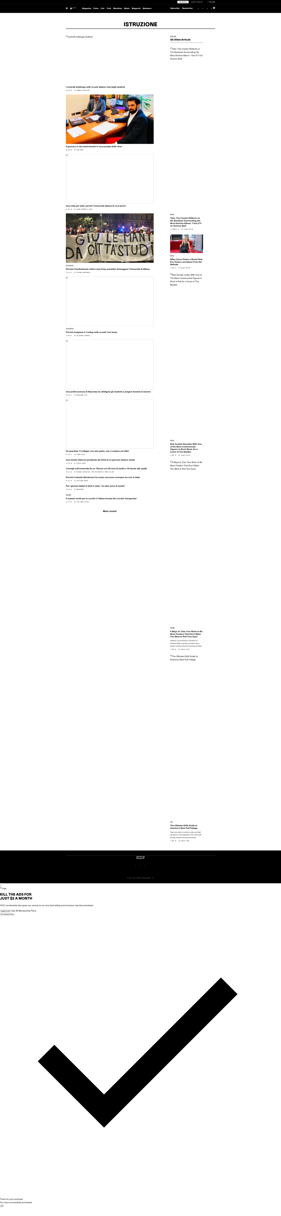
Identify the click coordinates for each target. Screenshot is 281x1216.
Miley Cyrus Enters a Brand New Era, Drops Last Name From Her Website (186, 262)
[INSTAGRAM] (138, 865)
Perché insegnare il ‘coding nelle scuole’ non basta (91, 332)
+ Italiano (211, 2)
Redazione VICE (82, 395)
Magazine (86, 8)
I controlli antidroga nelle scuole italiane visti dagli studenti (95, 87)
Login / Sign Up (197, 2)
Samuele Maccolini (83, 90)
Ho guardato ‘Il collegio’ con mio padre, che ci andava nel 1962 (97, 451)
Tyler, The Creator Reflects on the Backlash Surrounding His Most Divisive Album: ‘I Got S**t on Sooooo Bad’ (185, 222)
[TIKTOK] (142, 865)
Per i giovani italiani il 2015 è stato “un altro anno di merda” (95, 486)
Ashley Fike (185, 649)
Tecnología (69, 265)
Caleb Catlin (188, 229)
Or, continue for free (7, 914)
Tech (109, 8)
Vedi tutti (173, 36)
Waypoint (136, 8)
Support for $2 (5, 911)
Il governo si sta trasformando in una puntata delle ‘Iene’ (94, 146)
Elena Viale (81, 454)
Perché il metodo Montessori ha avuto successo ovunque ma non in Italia (103, 477)
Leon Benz (80, 150)
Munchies (117, 8)
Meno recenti (110, 511)
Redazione (80, 489)
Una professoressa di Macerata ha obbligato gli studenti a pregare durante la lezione (108, 392)
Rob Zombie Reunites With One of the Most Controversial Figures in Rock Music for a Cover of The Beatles (186, 448)
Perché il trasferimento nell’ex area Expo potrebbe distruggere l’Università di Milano (108, 269)
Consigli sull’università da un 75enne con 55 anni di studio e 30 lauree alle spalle (106, 468)
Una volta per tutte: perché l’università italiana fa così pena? (96, 206)
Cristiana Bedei (82, 480)
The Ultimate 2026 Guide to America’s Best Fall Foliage (183, 826)
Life (102, 8)
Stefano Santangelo (83, 272)
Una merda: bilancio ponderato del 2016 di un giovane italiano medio (100, 460)
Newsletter (187, 8)
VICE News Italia (83, 502)
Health (172, 628)
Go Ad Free (183, 2)
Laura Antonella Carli (85, 209)
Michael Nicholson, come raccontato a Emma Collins (95, 472)
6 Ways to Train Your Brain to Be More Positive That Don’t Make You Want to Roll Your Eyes (186, 634)
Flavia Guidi (81, 463)
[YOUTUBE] (147, 865)
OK (2, 1206)
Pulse (95, 8)
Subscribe (175, 8)
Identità (68, 495)
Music (127, 8)
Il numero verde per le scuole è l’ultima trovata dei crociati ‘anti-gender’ (101, 498)
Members (147, 8)
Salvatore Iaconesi (83, 335)
